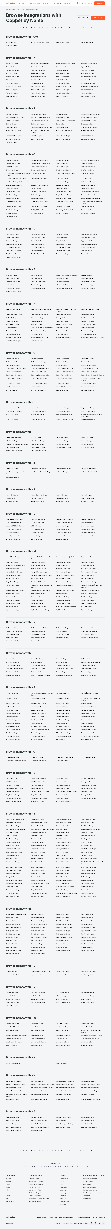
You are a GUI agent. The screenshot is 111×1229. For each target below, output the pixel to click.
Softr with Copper (86, 877)
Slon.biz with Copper (37, 858)
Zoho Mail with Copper (63, 1127)
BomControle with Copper (89, 127)
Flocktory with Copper (88, 321)
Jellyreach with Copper (63, 468)
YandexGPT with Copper (63, 1094)
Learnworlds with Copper (64, 523)
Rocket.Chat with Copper (13, 798)
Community (63, 1198)
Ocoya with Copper (12, 659)
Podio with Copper (62, 723)
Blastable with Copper (88, 124)
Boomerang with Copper (13, 130)
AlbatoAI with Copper (12, 76)
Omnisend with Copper (88, 665)
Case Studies (87, 1184)
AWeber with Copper (62, 96)
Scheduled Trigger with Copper (90, 829)
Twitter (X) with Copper (63, 950)
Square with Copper (87, 880)
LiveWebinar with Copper (64, 532)
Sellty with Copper (36, 835)
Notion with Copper (12, 637)
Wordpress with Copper (38, 1042)
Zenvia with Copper (12, 1124)
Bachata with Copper (12, 114)
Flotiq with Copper (36, 324)
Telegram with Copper (13, 924)
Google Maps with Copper (89, 372)
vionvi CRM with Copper (13, 999)
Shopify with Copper (62, 849)
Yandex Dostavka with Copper (15, 1084)
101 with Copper (11, 42)
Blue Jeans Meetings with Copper (41, 127)
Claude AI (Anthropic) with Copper (17, 182)
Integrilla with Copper (62, 444)
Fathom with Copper (87, 314)
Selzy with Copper (62, 835)
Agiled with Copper (62, 70)
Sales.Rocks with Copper (64, 819)
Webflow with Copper (63, 1027)
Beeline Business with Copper (15, 117)
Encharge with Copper (63, 281)
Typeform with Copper (38, 953)
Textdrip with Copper (12, 931)
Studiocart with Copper (13, 890)
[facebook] (91, 1223)
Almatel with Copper (37, 80)
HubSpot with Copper (38, 420)
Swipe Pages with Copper (39, 893)
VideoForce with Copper (88, 996)
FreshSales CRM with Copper (40, 337)
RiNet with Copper (86, 791)
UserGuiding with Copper (89, 975)
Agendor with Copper (12, 70)
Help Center (63, 1187)
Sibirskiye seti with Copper (14, 852)
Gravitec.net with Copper (89, 383)
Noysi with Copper (62, 637)
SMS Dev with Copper (63, 867)
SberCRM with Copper (88, 826)
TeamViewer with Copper (64, 921)
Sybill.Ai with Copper (12, 896)
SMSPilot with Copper (88, 873)
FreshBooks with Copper (89, 334)
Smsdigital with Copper (13, 873)
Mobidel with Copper (37, 597)
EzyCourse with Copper (13, 291)
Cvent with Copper (12, 216)
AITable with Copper (87, 73)
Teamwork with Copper (88, 921)
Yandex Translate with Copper (15, 1091)
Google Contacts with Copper (90, 368)
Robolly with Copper (87, 795)
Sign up (90, 3)
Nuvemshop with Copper (14, 641)
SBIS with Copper (61, 829)
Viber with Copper (61, 996)
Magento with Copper (88, 557)
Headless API (87, 1198)
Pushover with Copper (38, 739)
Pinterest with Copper (63, 713)
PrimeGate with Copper (88, 729)
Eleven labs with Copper (38, 281)
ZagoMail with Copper (13, 1117)
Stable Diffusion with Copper (40, 883)
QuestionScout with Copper (64, 757)
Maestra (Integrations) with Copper (67, 557)
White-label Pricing (88, 1181)
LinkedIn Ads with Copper (14, 529)
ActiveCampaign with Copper (40, 63)
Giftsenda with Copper (13, 365)
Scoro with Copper (12, 832)
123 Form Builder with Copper (40, 42)
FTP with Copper (36, 341)
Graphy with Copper (62, 383)
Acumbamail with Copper (89, 63)
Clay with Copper (36, 182)
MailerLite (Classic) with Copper (16, 565)
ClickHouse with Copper (88, 182)
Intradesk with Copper (38, 447)
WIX (7, 1198)
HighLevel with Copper (88, 411)
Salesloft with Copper (87, 822)
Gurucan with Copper (88, 390)
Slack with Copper (11, 858)
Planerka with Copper (88, 716)
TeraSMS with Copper (38, 927)
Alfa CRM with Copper (63, 76)
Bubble (8, 1187)
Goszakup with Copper (13, 383)
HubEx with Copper (12, 420)
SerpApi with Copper (87, 842)
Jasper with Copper (12, 468)
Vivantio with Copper (12, 1002)
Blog (61, 1184)
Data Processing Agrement (66, 1217)
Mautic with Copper (37, 578)
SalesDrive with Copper (88, 819)
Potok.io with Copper (87, 726)
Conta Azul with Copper (13, 201)
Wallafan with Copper (12, 1023)
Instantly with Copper (37, 444)
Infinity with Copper (87, 437)
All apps (22, 9)
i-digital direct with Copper (14, 437)
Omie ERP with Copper (38, 665)
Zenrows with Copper (88, 1120)
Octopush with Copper (38, 659)
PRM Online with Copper (63, 733)
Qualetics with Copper (13, 757)
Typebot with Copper (87, 950)
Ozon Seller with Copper (88, 675)
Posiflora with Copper (13, 726)
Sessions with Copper (63, 845)
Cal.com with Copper (12, 160)
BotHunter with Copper (13, 136)
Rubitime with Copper (37, 801)
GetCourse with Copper (13, 362)
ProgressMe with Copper (64, 736)
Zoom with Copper (37, 1130)
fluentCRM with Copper (88, 324)
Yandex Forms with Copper (64, 1084)
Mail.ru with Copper (12, 562)
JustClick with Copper (13, 477)
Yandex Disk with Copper (89, 1081)
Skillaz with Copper (62, 855)
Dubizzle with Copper (62, 254)
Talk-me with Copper (37, 914)
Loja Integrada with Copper (14, 536)
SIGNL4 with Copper (62, 852)
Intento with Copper (87, 444)
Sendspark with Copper (63, 842)
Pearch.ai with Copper (63, 710)
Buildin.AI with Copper (63, 139)
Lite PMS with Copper (38, 529)
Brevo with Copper (87, 136)
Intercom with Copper (13, 447)
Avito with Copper (11, 96)
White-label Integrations (90, 1178)
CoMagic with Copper (12, 198)
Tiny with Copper (36, 940)
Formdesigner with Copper (39, 331)
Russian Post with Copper (64, 801)
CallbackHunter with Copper (90, 160)
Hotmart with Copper (37, 414)
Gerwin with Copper (87, 358)
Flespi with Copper (37, 321)
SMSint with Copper (62, 873)
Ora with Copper (61, 672)
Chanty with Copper (12, 170)
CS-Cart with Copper (62, 213)
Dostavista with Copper (63, 251)
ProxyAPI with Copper (13, 739)
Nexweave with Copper (38, 631)
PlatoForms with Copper (63, 720)
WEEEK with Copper (12, 1030)
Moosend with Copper (63, 603)
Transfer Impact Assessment (82, 1217)
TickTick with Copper (87, 934)
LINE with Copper (36, 526)
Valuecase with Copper (38, 993)
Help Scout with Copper (88, 408)
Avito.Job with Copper (38, 96)
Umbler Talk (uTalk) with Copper (41, 971)
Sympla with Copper (37, 896)
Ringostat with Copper (38, 795)
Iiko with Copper (36, 437)
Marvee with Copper (12, 578)
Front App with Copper (13, 341)
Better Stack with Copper (89, 117)
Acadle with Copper (12, 63)
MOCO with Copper (37, 600)
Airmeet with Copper (37, 73)
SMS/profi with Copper (88, 870)
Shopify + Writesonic (35, 1195)
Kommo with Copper (62, 501)
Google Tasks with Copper (64, 378)
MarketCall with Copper (13, 575)
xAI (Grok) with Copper (13, 1063)
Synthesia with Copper (63, 896)
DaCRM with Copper (12, 234)
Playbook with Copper (13, 723)
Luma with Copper (36, 539)
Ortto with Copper (86, 672)
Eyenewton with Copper (88, 288)
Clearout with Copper (62, 182)
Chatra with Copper (62, 178)
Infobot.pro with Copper (38, 441)
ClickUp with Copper (62, 185)
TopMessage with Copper (89, 944)
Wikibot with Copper (37, 1035)
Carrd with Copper (12, 167)
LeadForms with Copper (13, 523)
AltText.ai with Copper (63, 83)
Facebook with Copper (13, 309)
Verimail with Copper (12, 996)
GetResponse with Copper (39, 362)
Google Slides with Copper (39, 378)
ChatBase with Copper (38, 173)
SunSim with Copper (87, 890)
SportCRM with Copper (38, 880)
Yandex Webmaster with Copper (41, 1091)
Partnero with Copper (13, 707)
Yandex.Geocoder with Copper (65, 1091)
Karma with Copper (62, 495)
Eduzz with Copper (62, 278)
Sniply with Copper (12, 877)
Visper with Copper (62, 999)
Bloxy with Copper (12, 127)
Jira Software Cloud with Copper (41, 472)
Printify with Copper (12, 733)
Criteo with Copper (12, 213)
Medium (8, 1181)
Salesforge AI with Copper (39, 822)
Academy (63, 1190)
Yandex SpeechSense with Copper (42, 1087)
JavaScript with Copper (38, 468)
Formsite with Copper (87, 331)
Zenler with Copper (62, 1120)
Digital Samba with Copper (14, 244)
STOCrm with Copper (88, 883)
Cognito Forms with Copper (64, 195)
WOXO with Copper (12, 1045)
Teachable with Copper (38, 921)
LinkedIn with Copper (87, 526)
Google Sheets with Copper (14, 378)
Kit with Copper (11, 498)
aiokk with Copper (11, 73)
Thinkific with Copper (37, 934)
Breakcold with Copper (63, 136)
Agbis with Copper (87, 67)
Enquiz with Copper (37, 285)
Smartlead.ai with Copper (89, 858)
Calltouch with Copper (13, 163)
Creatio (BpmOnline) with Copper (66, 210)
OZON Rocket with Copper (64, 675)
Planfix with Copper (12, 720)
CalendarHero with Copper (39, 160)
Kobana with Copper (37, 501)
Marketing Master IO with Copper (41, 575)
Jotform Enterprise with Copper (91, 472)
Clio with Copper (36, 188)
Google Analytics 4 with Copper (16, 368)
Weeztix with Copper (37, 1030)
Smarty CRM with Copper (64, 862)
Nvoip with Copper (37, 641)
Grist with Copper (11, 390)
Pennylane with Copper (13, 713)
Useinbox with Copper (63, 975)
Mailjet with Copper (62, 565)
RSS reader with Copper (13, 801)
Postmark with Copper (63, 726)
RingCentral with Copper (13, 795)
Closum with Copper (87, 188)
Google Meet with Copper (14, 375)
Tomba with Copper (37, 944)
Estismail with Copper (87, 285)
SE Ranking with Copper (38, 832)
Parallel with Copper (62, 703)
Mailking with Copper (87, 565)
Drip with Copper (86, 251)
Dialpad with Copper (62, 241)
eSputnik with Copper (63, 285)
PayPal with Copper (12, 710)
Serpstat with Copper (12, 845)
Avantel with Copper (87, 93)
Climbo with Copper (12, 188)
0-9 (20, 27)
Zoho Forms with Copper (14, 1127)
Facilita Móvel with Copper (14, 314)
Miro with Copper (61, 593)
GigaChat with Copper (38, 365)
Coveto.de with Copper (13, 210)
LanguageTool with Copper (14, 519)
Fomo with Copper (62, 328)
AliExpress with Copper (88, 76)
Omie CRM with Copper (13, 665)
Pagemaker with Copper (63, 698)
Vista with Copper (86, 999)
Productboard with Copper (89, 733)
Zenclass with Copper (88, 1117)
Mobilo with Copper (87, 597)
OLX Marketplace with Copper (90, 662)
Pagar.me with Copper (38, 698)
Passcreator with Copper (39, 707)
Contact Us (102, 1217)
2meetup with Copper (62, 42)
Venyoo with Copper (87, 993)
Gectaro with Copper (37, 358)
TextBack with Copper (88, 927)
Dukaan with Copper (87, 254)
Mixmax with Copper (12, 597)
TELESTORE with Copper (39, 924)
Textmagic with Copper (63, 931)
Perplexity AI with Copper (39, 713)
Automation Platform (35, 3)
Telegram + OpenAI (34, 1178)
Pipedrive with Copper (88, 713)
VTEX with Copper (12, 1006)
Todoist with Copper (62, 940)
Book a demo (99, 3)
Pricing (62, 1181)
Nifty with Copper (61, 631)
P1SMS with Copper (12, 693)
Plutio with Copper (37, 723)
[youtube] (99, 1223)
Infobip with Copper (12, 441)
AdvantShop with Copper (39, 67)
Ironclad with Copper (87, 447)
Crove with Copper (37, 213)
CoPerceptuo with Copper (39, 206)
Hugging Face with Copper (64, 420)
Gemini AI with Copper (63, 358)
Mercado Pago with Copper (89, 582)
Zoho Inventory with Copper (40, 1127)
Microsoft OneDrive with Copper (16, 590)
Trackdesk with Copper (38, 947)
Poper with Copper (87, 723)
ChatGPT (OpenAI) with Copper (16, 178)
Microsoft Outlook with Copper (40, 590)
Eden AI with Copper (12, 278)
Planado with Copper (62, 716)
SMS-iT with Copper (37, 870)
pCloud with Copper (37, 710)
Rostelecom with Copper (88, 798)
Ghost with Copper (87, 362)
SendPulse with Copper (13, 842)
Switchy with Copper (87, 893)
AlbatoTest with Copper (38, 76)
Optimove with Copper (38, 672)
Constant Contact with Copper (90, 198)
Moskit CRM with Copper (89, 603)
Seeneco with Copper (63, 832)
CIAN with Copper (86, 178)
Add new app (98, 18)
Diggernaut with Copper (88, 241)
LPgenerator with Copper (89, 536)
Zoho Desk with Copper (88, 1124)
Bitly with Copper (61, 124)
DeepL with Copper (62, 237)
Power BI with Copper (13, 729)
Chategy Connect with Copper (65, 173)
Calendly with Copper (62, 160)
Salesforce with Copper (13, 822)
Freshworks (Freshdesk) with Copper (92, 337)
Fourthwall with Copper (13, 334)
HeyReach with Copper (63, 411)
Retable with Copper (12, 791)
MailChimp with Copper (38, 562)
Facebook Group (11, 1193)
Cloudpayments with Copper (90, 191)
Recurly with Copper (87, 782)
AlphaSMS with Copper (63, 80)
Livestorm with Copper (13, 532)
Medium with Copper (87, 578)
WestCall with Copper (62, 1030)
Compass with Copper (38, 198)
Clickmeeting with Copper (14, 185)
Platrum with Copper (87, 720)
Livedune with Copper (63, 529)
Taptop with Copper (12, 917)
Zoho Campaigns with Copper (65, 1124)
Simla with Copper (86, 852)
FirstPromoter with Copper (89, 318)
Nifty (7, 1190)
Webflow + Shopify (34, 1187)
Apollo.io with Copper (38, 90)
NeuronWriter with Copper (14, 631)
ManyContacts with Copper (89, 572)
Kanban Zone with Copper (39, 495)
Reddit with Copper (37, 785)
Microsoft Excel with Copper (65, 585)
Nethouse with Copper (13, 628)
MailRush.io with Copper (63, 569)
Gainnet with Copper (12, 358)
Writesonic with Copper (63, 1045)
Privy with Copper (36, 733)
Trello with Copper (87, 947)
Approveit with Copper (63, 90)
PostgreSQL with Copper (38, 726)
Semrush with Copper (88, 835)
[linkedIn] (95, 1223)
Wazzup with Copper (87, 1023)
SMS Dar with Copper (38, 867)
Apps (53, 3)
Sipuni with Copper (37, 855)
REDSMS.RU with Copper (89, 785)
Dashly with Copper (62, 234)
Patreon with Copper (62, 707)
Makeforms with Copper (88, 569)
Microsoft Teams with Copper (65, 590)
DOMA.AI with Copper (88, 247)
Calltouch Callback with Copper (41, 163)
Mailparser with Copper (38, 569)
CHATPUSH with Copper (39, 178)
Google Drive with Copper (39, 372)
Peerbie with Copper (87, 710)
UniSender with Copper (88, 971)
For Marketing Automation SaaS (92, 1193)
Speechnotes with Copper (14, 880)
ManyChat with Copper (63, 572)
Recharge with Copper (63, 782)
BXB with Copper (11, 142)
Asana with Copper (12, 93)
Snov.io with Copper (37, 877)
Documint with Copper (13, 247)
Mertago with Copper (12, 585)
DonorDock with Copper (13, 251)
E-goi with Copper (11, 275)
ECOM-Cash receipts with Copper (66, 275)
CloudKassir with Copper (63, 191)
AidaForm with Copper (88, 70)
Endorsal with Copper (88, 281)
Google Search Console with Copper (92, 375)
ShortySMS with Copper (88, 849)
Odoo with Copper (61, 659)
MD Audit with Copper (63, 578)
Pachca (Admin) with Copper (90, 693)
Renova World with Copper (14, 788)
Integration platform (11, 9)
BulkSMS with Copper (88, 139)
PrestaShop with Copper (63, 729)
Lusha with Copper (62, 539)
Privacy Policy (53, 1217)
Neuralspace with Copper (89, 628)
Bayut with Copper (62, 114)
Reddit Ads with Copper (63, 785)
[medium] (103, 1223)
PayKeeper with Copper (88, 707)
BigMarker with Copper (88, 121)
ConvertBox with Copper (13, 206)
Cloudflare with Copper (13, 191)
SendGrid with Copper (38, 839)
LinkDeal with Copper (62, 526)
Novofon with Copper (38, 637)
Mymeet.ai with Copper (13, 610)
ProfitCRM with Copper (13, 736)
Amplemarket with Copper (64, 86)
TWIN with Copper (37, 950)
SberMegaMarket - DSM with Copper (42, 829)
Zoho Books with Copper (39, 1124)
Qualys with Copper (37, 757)
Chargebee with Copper (38, 170)
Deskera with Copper (12, 241)
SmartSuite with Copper (38, 862)
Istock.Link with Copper (38, 451)
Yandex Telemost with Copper (65, 1087)
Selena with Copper (87, 832)
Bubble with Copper (37, 139)
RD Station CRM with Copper (40, 782)
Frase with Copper (37, 334)
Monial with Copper (37, 603)
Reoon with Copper (37, 788)
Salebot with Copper (37, 819)
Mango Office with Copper (39, 572)
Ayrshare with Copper (88, 96)
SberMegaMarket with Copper (15, 829)
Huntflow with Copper (88, 420)
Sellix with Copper (11, 835)
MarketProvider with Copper (65, 575)
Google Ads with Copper (88, 365)
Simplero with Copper (13, 855)
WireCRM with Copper (38, 1039)
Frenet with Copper (62, 334)
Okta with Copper (36, 662)
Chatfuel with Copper (87, 173)
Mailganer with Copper (38, 565)
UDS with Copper (11, 971)
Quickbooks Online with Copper (16, 760)
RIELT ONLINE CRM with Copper (66, 791)
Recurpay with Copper (13, 785)
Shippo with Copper (87, 845)
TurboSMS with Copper (13, 950)
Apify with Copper (11, 90)
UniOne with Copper (62, 971)
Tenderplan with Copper (13, 927)
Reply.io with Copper (62, 788)
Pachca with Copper (62, 693)
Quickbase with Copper (88, 757)
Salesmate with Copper (13, 826)
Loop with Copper (36, 536)
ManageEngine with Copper (14, 572)
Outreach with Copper (13, 675)
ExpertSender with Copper (64, 288)
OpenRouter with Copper (14, 672)
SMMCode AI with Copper (14, 867)
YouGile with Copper (12, 1099)
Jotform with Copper (62, 472)
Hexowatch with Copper (38, 411)
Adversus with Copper (63, 67)
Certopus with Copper (88, 167)
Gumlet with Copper (62, 390)
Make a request (83, 18)
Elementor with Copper (13, 281)
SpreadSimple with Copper (64, 880)
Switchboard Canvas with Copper (66, 893)
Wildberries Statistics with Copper (91, 1035)
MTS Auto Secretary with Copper (66, 606)
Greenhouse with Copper (89, 387)
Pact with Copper (11, 698)
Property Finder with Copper (90, 736)
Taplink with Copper (87, 914)
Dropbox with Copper (13, 254)
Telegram (8, 1178)
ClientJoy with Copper (88, 185)
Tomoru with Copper (62, 944)
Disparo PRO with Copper (64, 244)
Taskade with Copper (62, 917)
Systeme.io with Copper (88, 896)
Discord (8, 1195)
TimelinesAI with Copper (88, 937)
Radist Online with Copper (39, 778)
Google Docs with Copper (14, 372)
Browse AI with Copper (13, 139)
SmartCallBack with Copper (64, 858)
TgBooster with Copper (88, 931)
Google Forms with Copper (64, 372)
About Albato (64, 1178)
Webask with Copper (37, 1027)
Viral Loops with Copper (38, 999)
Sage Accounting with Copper (15, 819)
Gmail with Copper (62, 365)
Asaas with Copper (87, 90)
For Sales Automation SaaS (90, 1190)
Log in (84, 3)
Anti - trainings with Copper (89, 86)
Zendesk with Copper (12, 1120)
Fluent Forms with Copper (64, 324)
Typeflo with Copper (12, 953)
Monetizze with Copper (13, 603)
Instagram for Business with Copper (17, 444)
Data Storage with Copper (89, 234)
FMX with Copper (11, 328)
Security (95, 1217)
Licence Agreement (42, 1217)
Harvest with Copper (37, 408)
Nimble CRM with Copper (89, 631)
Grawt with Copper (37, 387)
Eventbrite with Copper (13, 288)
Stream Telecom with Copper (65, 887)
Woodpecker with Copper (14, 1042)
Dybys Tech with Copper (13, 257)
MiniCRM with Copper (38, 593)
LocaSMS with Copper (88, 532)
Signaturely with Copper (38, 852)
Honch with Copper (12, 414)
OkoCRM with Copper (13, 662)
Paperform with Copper (38, 703)
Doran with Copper (37, 251)
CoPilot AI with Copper (63, 206)
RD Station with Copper (13, 782)
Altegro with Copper (37, 83)
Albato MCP (86, 1195)
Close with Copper (62, 188)
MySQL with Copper (62, 610)
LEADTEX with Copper (38, 523)
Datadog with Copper (12, 237)
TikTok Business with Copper (40, 937)
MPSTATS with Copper (38, 606)
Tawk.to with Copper (12, 921)
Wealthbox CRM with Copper (15, 1027)
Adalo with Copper (12, 67)
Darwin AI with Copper (38, 234)
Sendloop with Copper (88, 839)
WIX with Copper (61, 1039)
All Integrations (29, 9)
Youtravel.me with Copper (39, 1099)
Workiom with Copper (88, 1042)
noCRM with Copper (87, 634)
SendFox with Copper (13, 839)
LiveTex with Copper (37, 532)
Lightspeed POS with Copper (15, 526)
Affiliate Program (65, 1201)
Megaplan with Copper (13, 582)
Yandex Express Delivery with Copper (42, 1084)
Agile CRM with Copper (38, 70)
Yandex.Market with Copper (89, 1091)
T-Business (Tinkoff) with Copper (16, 914)
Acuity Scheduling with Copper (65, 63)
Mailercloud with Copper (63, 562)
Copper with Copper (87, 206)
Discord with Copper (37, 244)
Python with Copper (87, 739)
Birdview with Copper (37, 124)
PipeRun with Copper (37, 716)
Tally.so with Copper (62, 914)
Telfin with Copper (87, 924)
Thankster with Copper (13, 934)
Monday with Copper (87, 600)
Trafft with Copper (61, 947)
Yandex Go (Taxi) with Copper (90, 1084)
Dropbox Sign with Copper (39, 254)
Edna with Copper (36, 278)
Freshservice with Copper (64, 337)
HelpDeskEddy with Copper (14, 411)
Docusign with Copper (63, 247)
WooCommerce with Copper (90, 1039)
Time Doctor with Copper (64, 937)
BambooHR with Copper (38, 114)
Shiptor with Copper (37, 849)
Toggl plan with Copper (88, 940)
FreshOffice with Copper (13, 337)
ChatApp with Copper (88, 170)
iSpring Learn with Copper (14, 451)
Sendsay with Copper (37, 842)
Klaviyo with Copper (62, 498)
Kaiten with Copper (12, 495)
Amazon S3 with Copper (13, 86)
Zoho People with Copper (14, 1130)
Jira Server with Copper (88, 468)
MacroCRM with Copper (13, 557)
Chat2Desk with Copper (63, 170)
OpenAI (8, 1184)
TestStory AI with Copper (64, 927)
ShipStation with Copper (13, 849)
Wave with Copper (62, 1023)
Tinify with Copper (11, 940)
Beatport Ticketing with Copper (90, 114)
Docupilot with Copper (38, 247)
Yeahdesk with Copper (88, 1094)
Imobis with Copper (62, 437)
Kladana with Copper (37, 498)
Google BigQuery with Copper (40, 368)
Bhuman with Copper (12, 121)
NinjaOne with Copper (13, 634)
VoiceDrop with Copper (63, 1002)
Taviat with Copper (87, 917)
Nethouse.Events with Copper (40, 628)
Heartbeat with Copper (63, 408)
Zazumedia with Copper (63, 1117)
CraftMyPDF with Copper (39, 210)
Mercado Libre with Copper (64, 582)
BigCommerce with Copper (39, 121)
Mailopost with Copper (13, 569)
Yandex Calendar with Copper (65, 1081)
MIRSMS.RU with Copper (89, 593)
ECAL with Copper (36, 275)
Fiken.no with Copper (37, 318)
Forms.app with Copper (63, 331)
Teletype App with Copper (64, 924)
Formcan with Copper (13, 331)
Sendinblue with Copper (63, 839)
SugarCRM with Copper (38, 890)
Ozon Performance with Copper (41, 675)
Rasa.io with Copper (62, 778)
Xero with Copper (61, 1063)
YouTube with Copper (63, 1099)
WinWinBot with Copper (13, 1039)
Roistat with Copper (62, 798)
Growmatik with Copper (38, 390)
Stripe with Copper (87, 887)
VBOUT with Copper (62, 993)
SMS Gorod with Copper (88, 867)
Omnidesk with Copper (63, 665)
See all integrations (35, 1201)
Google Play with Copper (64, 375)
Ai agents (63, 1204)
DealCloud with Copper (38, 237)
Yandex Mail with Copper (14, 1087)
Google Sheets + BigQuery (36, 1181)
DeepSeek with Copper (88, 237)
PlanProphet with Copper (39, 720)
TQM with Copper (11, 947)
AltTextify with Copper (88, 83)
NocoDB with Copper (62, 634)
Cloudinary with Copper (38, 191)
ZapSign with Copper (37, 1117)
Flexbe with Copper (62, 321)
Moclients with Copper (13, 600)
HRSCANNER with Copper (64, 414)
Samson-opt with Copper (64, 826)
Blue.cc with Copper (62, 127)
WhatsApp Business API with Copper (17, 1035)
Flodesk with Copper (12, 324)
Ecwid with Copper (87, 275)
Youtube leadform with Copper (90, 1099)
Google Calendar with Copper (65, 368)
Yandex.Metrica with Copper (40, 1094)
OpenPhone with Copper (89, 668)
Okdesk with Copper (87, 659)
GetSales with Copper (63, 362)
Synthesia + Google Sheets (36, 1193)
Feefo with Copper (12, 318)
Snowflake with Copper (63, 877)
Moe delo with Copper (63, 600)
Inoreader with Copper (63, 441)
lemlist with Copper (87, 523)
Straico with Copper (12, 887)
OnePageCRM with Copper (14, 668)
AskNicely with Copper (38, 93)
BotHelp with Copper (87, 130)
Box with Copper (36, 136)
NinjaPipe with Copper (38, 634)
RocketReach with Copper (39, 798)
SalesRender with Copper (39, 826)
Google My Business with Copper (41, 375)
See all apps (10, 1201)
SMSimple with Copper (38, 873)
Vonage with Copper (87, 1002)
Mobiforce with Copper (63, 597)
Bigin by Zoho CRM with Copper (66, 121)
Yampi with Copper (37, 1081)
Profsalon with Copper (38, 736)
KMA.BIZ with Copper (88, 498)
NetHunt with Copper (62, 628)
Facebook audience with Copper (41, 309)
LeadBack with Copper (88, 519)
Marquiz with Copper (87, 575)
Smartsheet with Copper (13, 862)
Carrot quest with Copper (39, 167)
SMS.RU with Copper (62, 870)
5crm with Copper (11, 46)
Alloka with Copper (12, 80)
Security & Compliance (89, 1187)
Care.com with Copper (88, 163)
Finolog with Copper (62, 318)
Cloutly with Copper (12, 195)
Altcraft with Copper (87, 80)
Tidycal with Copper (12, 937)
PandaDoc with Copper (13, 703)
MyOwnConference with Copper (41, 610)
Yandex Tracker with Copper (90, 1087)
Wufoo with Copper (87, 1045)
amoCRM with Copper (38, 86)
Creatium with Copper (88, 210)
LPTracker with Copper (13, 539)
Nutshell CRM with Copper (89, 637)
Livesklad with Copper (88, 529)
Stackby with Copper (62, 883)
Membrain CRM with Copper (40, 582)
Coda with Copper (36, 195)
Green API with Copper (63, 387)
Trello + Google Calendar (36, 1184)
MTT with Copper (86, 606)
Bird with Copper (11, 124)
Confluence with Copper (63, 198)
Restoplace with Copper (88, 788)
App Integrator (64, 1193)
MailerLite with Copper (88, 562)
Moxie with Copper (12, 606)
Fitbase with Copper (12, 321)
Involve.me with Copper (63, 447)
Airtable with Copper (62, 73)
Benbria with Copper (62, 117)
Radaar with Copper (12, 778)
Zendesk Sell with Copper (39, 1120)
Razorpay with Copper (88, 778)
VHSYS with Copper (37, 996)
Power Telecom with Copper (40, 729)
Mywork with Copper (87, 610)
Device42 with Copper (38, 241)
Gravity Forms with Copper (14, 387)
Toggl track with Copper (13, 944)
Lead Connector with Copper (65, 519)
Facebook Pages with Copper (90, 309)
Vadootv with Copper (12, 993)
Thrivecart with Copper (63, 934)
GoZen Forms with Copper (39, 383)
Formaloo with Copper (88, 328)
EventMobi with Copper (38, 288)
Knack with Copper (12, 501)
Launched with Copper (38, 519)
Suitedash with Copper (63, 890)
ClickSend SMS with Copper (40, 185)
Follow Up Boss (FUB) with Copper (42, 328)
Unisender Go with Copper (14, 975)
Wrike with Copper (37, 1045)
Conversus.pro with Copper (64, 201)
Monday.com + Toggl (35, 1190)
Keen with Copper (86, 495)
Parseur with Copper (87, 703)
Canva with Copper (62, 163)
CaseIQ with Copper (62, 167)
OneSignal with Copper (38, 668)
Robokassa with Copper (63, 795)
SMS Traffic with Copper (13, 870)
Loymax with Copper (62, 536)
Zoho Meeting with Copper (89, 1127)
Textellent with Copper (38, 931)
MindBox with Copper (13, 593)
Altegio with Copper (12, 83)
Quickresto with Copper (38, 760)
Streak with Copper (37, 887)
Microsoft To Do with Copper (90, 590)
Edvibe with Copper (87, 278)
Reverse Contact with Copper (40, 791)
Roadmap (63, 1195)
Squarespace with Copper (14, 883)
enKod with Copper (12, 285)
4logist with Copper (87, 42)
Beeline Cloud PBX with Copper (41, 117)
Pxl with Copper (61, 739)
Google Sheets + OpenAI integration (39, 1198)
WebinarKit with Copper (88, 1027)
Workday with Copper (63, 1042)
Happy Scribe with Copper (14, 408)
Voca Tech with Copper (38, 1002)
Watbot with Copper (37, 1023)
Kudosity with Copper (87, 501)
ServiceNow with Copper (39, 845)
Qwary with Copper (62, 760)
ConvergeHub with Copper (39, 201)
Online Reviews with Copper (64, 668)
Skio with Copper (86, 855)
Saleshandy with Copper (63, 822)
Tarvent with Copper (37, 917)
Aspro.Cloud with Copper (64, 93)
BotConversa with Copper (64, 130)
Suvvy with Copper (12, 893)
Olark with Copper (61, 662)
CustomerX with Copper (88, 213)
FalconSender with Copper (39, 314)
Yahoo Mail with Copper (13, 1081)
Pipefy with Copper (12, 716)
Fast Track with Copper (63, 314)
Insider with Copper (87, 441)
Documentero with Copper (89, 244)
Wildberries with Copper (63, 1035)
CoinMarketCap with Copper (90, 195)
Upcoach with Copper (38, 975)
